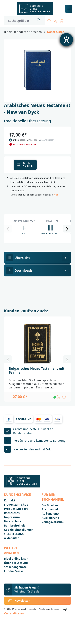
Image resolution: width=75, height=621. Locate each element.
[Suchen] (38, 20)
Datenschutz (12, 521)
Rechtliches (12, 513)
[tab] (37, 258)
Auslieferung (50, 518)
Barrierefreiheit (14, 525)
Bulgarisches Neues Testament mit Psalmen (36, 370)
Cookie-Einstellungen (18, 530)
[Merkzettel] (49, 20)
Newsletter (22, 600)
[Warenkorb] (61, 20)
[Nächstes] (67, 229)
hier (56, 194)
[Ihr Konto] (55, 20)
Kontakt (9, 500)
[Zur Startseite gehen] (34, 8)
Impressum (12, 517)
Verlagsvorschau (53, 522)
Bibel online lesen (16, 558)
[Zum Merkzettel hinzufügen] (64, 397)
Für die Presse (13, 571)
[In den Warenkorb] (59, 397)
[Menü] (68, 9)
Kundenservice (17, 494)
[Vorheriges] (8, 229)
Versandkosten (46, 139)
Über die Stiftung (16, 563)
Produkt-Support (16, 509)
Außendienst (50, 513)
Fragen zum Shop (16, 504)
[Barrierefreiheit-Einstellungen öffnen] (66, 39)
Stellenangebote (15, 567)
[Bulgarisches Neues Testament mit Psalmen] (37, 344)
